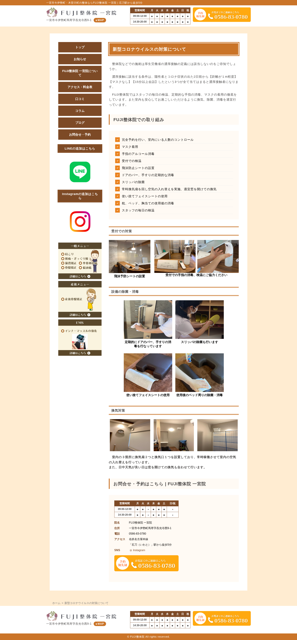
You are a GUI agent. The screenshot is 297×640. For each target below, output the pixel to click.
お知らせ (80, 59)
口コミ (80, 99)
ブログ (80, 122)
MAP (101, 20)
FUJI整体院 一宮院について (80, 73)
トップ (80, 47)
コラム (80, 110)
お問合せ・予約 (80, 134)
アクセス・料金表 (80, 87)
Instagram (139, 550)
